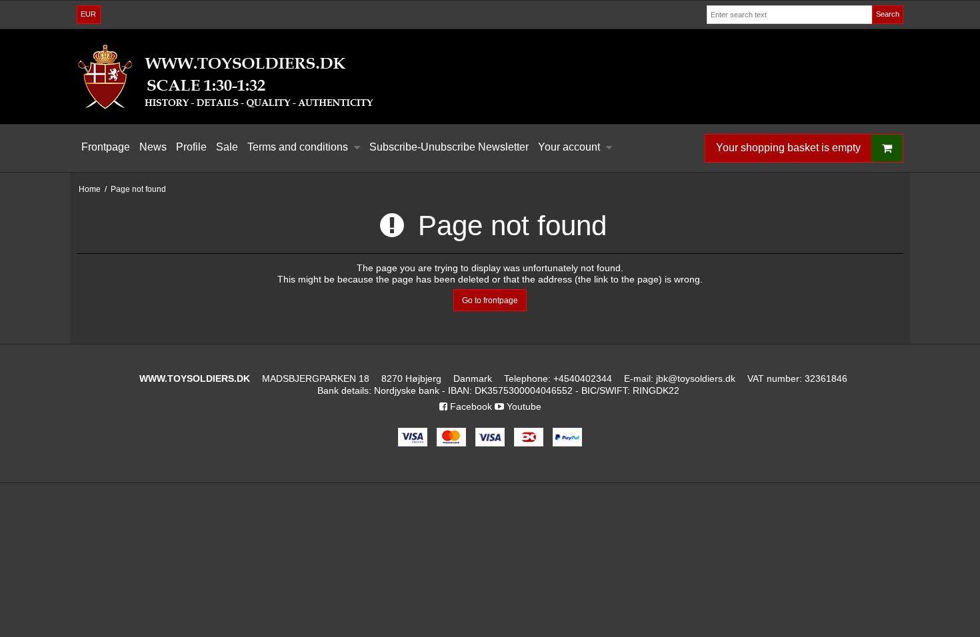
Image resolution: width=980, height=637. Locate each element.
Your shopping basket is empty (788, 147)
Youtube (522, 406)
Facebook (469, 406)
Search (887, 14)
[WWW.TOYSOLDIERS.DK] (490, 76)
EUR (88, 14)
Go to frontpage (490, 300)
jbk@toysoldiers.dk (695, 378)
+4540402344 (582, 378)
